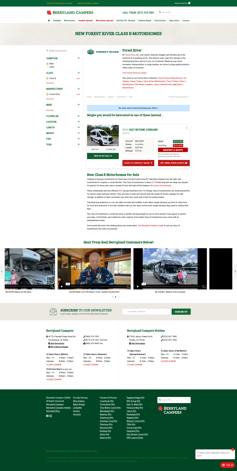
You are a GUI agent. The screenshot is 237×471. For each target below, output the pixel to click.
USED (51, 67)
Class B (52, 78)
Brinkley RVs (105, 431)
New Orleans (79, 401)
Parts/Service (160, 20)
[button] (1, 271)
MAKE (49, 104)
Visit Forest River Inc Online (134, 73)
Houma (76, 411)
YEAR (49, 144)
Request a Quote (173, 149)
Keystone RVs (106, 428)
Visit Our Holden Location (88, 3)
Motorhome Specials (104, 20)
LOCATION (51, 121)
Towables (57, 20)
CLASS (49, 72)
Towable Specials (85, 20)
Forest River (54, 94)
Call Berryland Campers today (150, 225)
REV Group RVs (133, 401)
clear (78, 78)
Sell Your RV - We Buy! (126, 20)
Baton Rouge (79, 404)
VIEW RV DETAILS (102, 156)
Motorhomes (69, 20)
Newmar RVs (105, 414)
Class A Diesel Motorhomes (170, 78)
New (131, 97)
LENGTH (50, 127)
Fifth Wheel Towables (143, 84)
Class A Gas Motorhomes (154, 81)
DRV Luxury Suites (135, 438)
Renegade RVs (133, 414)
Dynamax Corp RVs (108, 421)
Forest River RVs (107, 404)
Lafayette (77, 408)
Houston (77, 414)
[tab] (63, 58)
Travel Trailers (172, 81)
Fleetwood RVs (106, 418)
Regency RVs (133, 418)
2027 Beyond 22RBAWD (140, 131)
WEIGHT (50, 133)
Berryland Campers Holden (58, 408)
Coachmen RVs (107, 401)
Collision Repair (144, 20)
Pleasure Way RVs (135, 408)
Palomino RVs (106, 424)
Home (89, 97)
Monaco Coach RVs (136, 421)
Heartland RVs (133, 431)
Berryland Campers (55, 404)
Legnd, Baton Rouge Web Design (82, 451)
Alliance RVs (105, 438)
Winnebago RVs (107, 411)
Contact (185, 20)
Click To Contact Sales (137, 163)
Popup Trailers (136, 81)
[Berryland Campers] (69, 12)
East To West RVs (135, 404)
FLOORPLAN (52, 116)
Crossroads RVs (134, 428)
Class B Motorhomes (163, 84)
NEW (51, 64)
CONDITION (52, 58)
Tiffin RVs (131, 424)
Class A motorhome (162, 185)
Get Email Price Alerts (172, 163)
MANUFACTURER (54, 88)
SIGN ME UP (181, 311)
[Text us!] (227, 466)
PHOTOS (94, 149)
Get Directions (57, 343)
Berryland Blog (53, 411)
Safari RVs (104, 434)
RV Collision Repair (59, 347)
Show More (50, 83)
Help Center (174, 20)
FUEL (48, 138)
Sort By (178, 97)
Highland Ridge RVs (135, 398)
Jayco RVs (131, 411)
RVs (120, 191)
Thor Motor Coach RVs (110, 408)
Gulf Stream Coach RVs (137, 434)
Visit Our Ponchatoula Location (59, 3)
